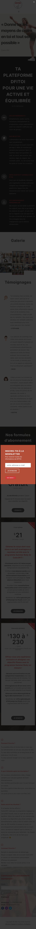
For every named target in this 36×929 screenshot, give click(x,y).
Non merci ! (10, 477)
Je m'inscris (12, 471)
